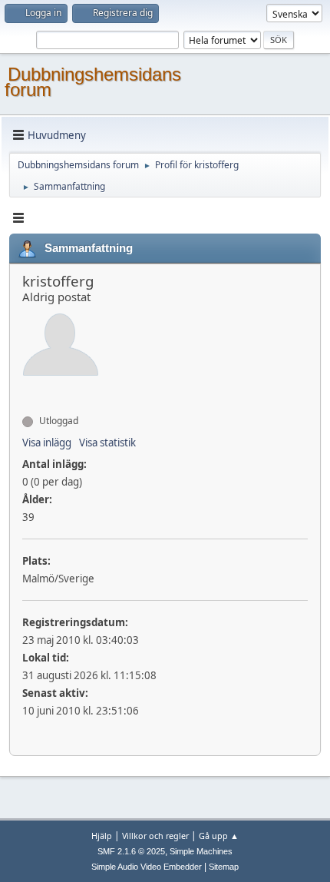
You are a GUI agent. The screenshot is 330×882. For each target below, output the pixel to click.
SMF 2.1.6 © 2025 (131, 851)
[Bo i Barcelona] (28, 393)
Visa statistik (107, 442)
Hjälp (101, 835)
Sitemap (224, 866)
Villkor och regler (155, 835)
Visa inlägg (46, 442)
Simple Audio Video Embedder (146, 866)
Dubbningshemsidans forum (93, 82)
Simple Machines (201, 851)
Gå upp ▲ (219, 835)
